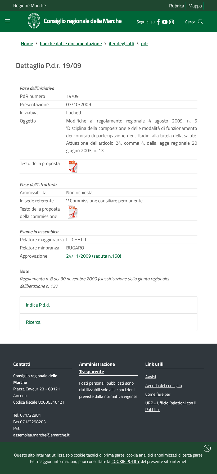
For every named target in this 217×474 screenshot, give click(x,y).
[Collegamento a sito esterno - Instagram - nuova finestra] (171, 21)
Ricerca (33, 322)
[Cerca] (200, 22)
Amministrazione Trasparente (97, 368)
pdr (144, 43)
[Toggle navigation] (7, 21)
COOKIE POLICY (125, 461)
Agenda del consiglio (163, 385)
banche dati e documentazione (71, 43)
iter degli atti (121, 43)
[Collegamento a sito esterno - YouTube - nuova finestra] (164, 21)
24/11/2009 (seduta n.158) (93, 255)
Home (27, 43)
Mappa (195, 5)
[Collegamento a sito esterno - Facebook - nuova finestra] (158, 21)
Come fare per (157, 394)
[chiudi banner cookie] (207, 448)
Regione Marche (29, 5)
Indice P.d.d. (38, 304)
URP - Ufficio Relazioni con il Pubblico (170, 406)
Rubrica (176, 5)
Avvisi (150, 376)
